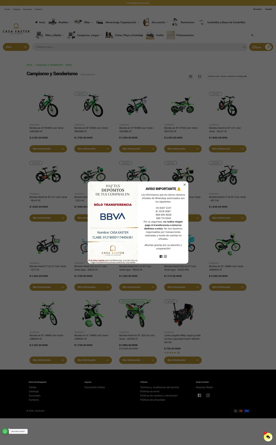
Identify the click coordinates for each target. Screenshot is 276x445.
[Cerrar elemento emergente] (184, 184)
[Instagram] (165, 256)
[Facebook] (161, 256)
